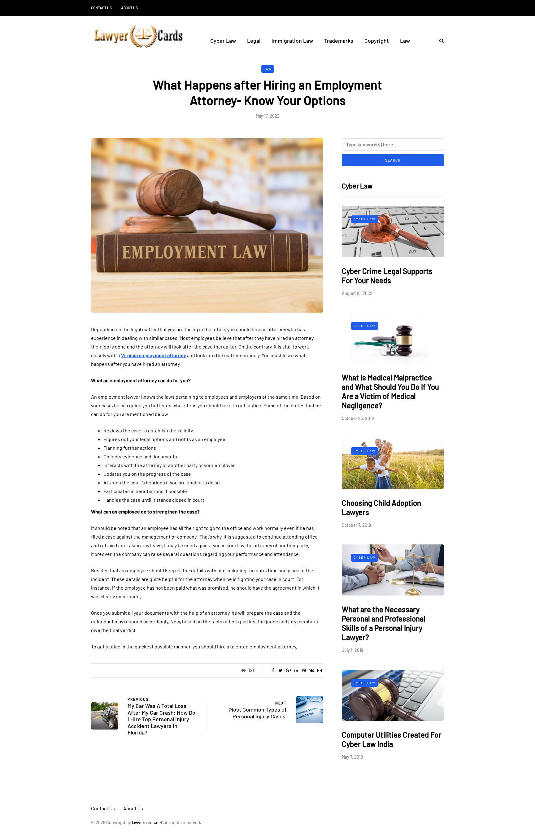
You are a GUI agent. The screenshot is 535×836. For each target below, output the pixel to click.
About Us (129, 8)
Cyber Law (223, 40)
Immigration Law (292, 40)
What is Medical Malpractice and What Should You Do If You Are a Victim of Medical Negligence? (390, 391)
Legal (253, 40)
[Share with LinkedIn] (296, 670)
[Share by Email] (319, 670)
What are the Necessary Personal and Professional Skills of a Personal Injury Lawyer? (383, 623)
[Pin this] (304, 670)
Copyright (376, 40)
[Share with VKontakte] (311, 670)
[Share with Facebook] (273, 670)
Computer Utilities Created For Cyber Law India (391, 739)
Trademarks (338, 40)
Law (405, 40)
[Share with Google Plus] (288, 670)
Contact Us (101, 8)
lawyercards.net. (148, 822)
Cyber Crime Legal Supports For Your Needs (387, 275)
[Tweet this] (281, 670)
